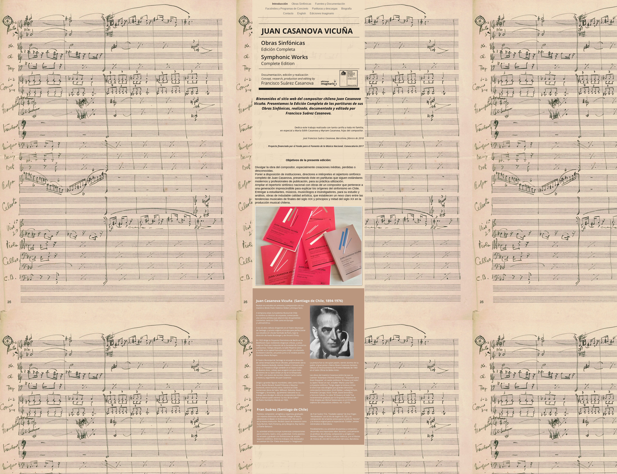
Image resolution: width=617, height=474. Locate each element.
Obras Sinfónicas (302, 3)
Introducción (280, 3)
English (302, 13)
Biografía (346, 8)
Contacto (288, 13)
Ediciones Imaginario (322, 13)
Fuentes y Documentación (330, 3)
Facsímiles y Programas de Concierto (287, 8)
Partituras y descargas (325, 8)
